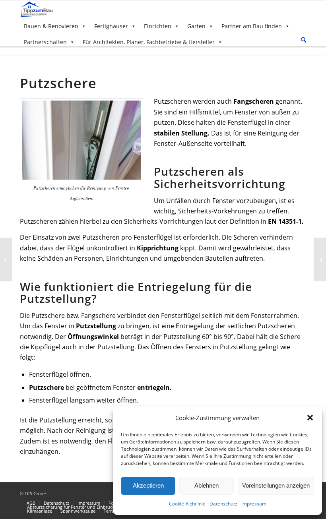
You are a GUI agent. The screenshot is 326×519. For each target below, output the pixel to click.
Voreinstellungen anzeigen (276, 485)
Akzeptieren (148, 485)
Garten (196, 26)
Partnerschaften (45, 42)
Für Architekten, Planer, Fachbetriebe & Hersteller (149, 42)
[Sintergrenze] (6, 259)
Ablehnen (206, 485)
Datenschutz (223, 503)
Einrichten (157, 26)
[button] (310, 418)
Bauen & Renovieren (51, 26)
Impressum (253, 503)
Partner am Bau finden (251, 26)
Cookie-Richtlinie (187, 503)
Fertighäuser (111, 26)
